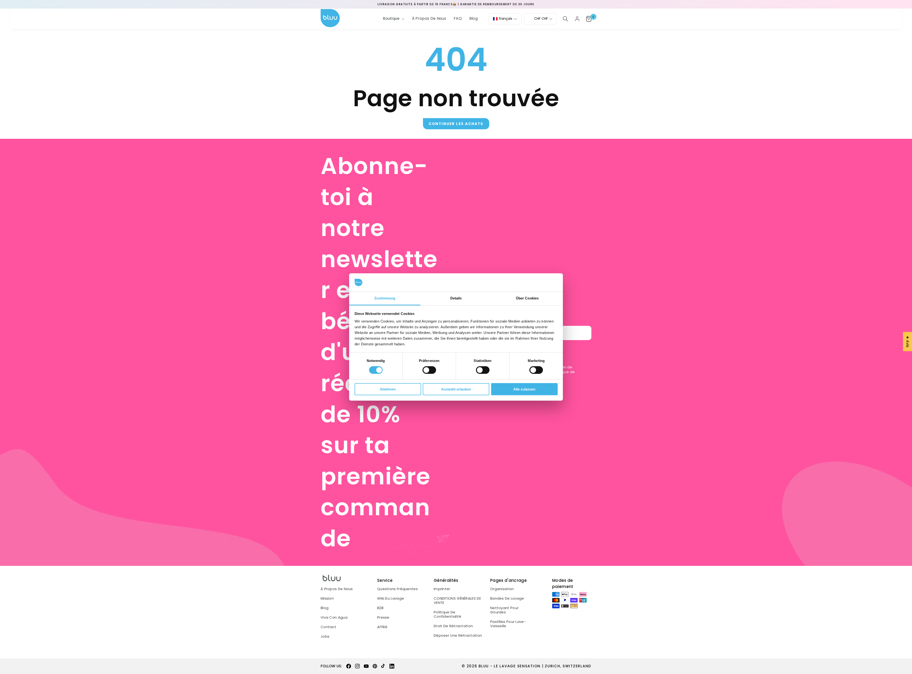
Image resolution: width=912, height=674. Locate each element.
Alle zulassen (524, 389)
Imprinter (442, 589)
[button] (393, 18)
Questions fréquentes (397, 589)
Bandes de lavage (507, 598)
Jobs (325, 636)
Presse (383, 617)
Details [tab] (456, 298)
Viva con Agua (334, 617)
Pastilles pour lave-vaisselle (508, 624)
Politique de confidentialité (447, 614)
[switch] (429, 370)
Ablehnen (388, 389)
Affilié (382, 627)
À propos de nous (337, 589)
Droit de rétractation (453, 626)
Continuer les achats (456, 123)
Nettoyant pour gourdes (504, 610)
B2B (380, 608)
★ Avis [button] (907, 341)
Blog (324, 608)
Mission (327, 598)
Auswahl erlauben (456, 389)
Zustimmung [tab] (384, 298)
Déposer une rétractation (458, 635)
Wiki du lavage (390, 598)
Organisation (502, 589)
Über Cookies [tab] (527, 298)
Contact (328, 627)
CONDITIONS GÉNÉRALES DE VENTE (457, 600)
